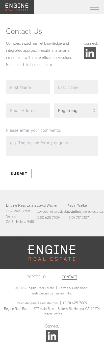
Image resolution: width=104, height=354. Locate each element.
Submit (19, 173)
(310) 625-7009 (48, 217)
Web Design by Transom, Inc (52, 293)
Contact (69, 277)
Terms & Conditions (73, 287)
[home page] (17, 7)
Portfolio (36, 277)
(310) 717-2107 (78, 217)
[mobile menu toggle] (94, 7)
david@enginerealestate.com (57, 211)
